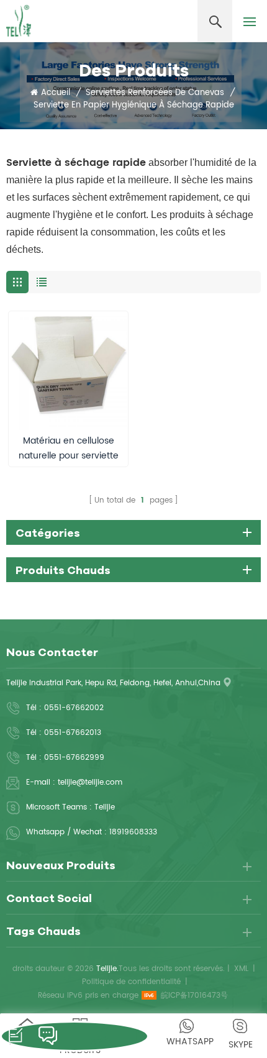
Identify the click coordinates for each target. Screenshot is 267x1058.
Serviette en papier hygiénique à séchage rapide (134, 105)
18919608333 (133, 832)
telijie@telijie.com (90, 782)
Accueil (55, 93)
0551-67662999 (74, 758)
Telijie (104, 807)
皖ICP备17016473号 (194, 995)
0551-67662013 (72, 733)
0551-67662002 (74, 708)
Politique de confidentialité (131, 982)
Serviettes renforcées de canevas (155, 93)
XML (241, 969)
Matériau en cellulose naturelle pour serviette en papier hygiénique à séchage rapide (69, 448)
